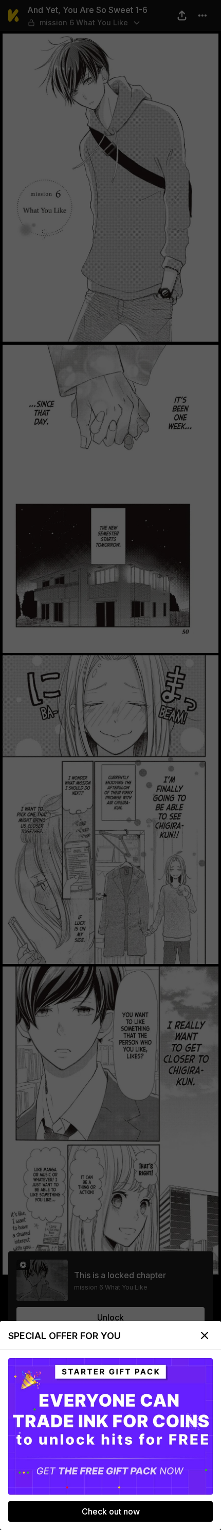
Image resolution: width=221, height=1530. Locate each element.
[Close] (204, 1335)
